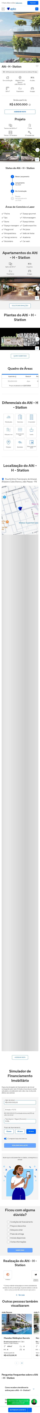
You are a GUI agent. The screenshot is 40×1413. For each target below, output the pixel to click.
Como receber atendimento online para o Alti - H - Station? (17, 1389)
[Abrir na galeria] (37, 159)
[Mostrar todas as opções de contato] (29, 1410)
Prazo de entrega (17, 1234)
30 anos (31, 1131)
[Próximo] (37, 150)
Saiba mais (19, 3)
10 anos (8, 1131)
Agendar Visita (20, 112)
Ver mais (21, 1295)
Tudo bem (33, 3)
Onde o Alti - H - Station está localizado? (17, 1401)
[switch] (5, 1138)
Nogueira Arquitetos (35, 1280)
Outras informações (18, 1242)
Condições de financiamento (21, 1222)
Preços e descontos (18, 1226)
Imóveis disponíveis (18, 1238)
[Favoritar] (37, 66)
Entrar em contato (18, 1410)
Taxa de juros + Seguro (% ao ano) (15, 1119)
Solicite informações (20, 306)
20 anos (20, 1131)
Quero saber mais (20, 356)
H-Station (8, 1279)
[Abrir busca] (36, 8)
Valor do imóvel (10, 1100)
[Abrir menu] (3, 8)
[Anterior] (17, 1363)
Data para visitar (16, 1230)
